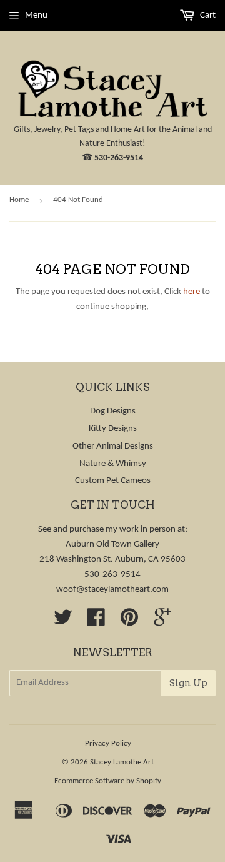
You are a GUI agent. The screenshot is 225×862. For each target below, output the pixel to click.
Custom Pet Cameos (113, 480)
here (191, 292)
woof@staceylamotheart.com (112, 589)
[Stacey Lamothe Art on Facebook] (96, 622)
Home (19, 200)
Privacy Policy (108, 743)
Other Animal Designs (112, 446)
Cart (207, 15)
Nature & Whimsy (112, 464)
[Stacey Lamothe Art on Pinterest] (129, 622)
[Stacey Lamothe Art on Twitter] (63, 622)
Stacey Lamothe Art (122, 762)
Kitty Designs (113, 429)
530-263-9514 (118, 158)
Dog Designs (113, 411)
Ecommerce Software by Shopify (107, 781)
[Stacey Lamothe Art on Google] (162, 622)
